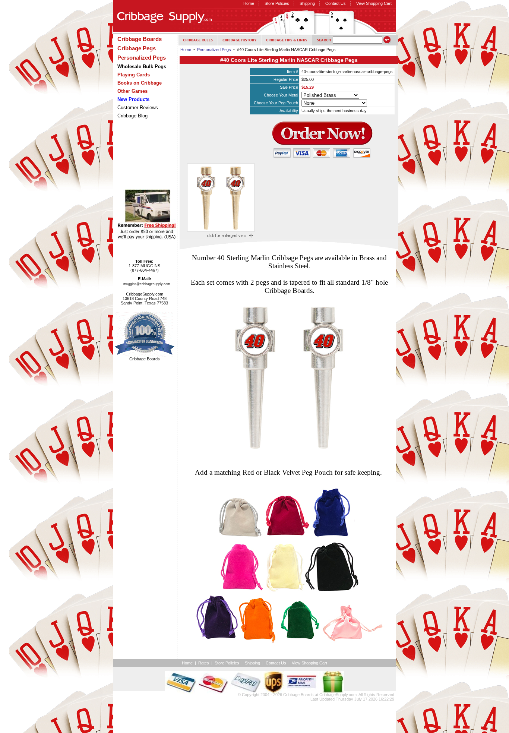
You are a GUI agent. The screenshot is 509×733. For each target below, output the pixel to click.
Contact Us (335, 3)
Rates (203, 663)
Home (248, 3)
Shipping (307, 3)
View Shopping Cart (374, 3)
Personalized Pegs (214, 49)
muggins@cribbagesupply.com (146, 284)
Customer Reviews (137, 107)
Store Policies (277, 3)
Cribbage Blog (132, 116)
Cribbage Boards (298, 694)
